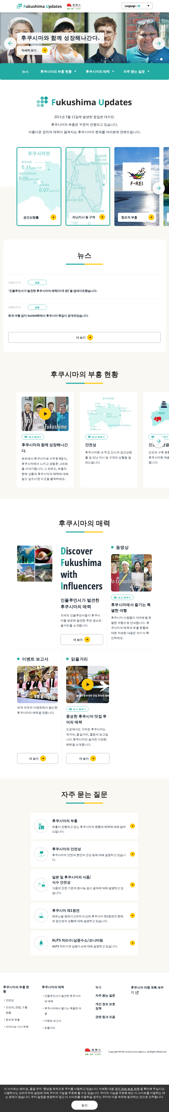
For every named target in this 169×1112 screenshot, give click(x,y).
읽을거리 (50, 1028)
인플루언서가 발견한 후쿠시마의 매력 (63, 998)
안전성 (10, 1000)
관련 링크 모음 (105, 1016)
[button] (157, 59)
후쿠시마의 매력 (98, 71)
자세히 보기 (28, 50)
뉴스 (25, 71)
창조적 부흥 (13, 1019)
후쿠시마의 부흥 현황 (56, 71)
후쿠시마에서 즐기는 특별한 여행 (63, 1010)
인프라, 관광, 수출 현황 (16, 1009)
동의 (84, 1105)
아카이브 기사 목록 (17, 1027)
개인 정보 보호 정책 (105, 1006)
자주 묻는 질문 (134, 71)
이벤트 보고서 (53, 1021)
